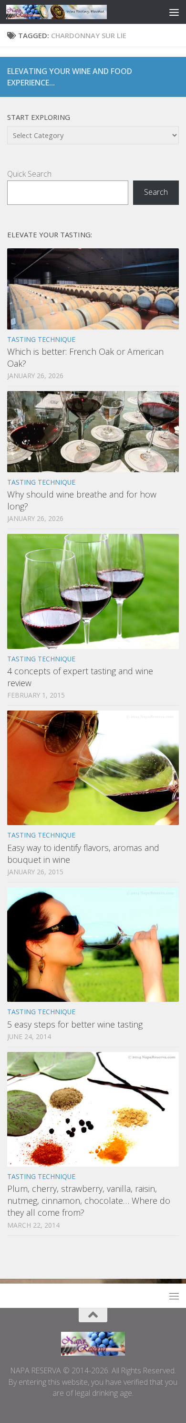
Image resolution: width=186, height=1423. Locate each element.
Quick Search (29, 174)
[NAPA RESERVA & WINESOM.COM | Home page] (73, 12)
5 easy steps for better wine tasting (75, 1024)
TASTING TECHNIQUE (41, 339)
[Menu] (174, 12)
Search (156, 192)
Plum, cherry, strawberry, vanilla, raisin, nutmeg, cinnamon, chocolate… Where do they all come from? (88, 1200)
